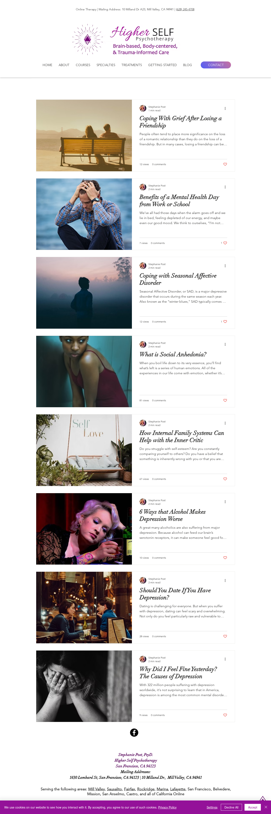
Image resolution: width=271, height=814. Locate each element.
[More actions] (226, 108)
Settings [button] (212, 807)
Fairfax (129, 789)
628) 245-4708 (185, 9)
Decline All (231, 807)
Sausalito (114, 789)
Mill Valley (96, 789)
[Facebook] (134, 732)
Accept (252, 807)
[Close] (265, 807)
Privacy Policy (167, 807)
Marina (162, 789)
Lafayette (177, 789)
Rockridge (146, 789)
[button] (64, 65)
